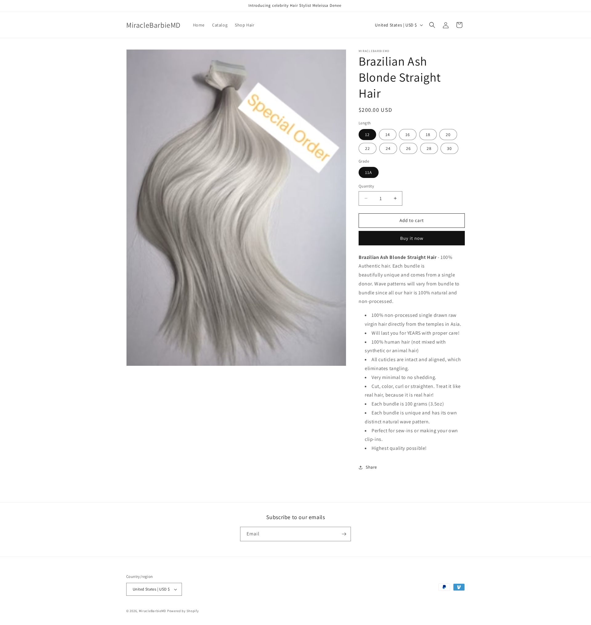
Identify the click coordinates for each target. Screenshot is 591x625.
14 (387, 134)
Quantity (366, 186)
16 (407, 134)
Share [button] (371, 467)
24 (388, 148)
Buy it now (412, 238)
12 (367, 134)
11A (368, 172)
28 (429, 148)
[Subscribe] (344, 534)
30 (449, 148)
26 (408, 148)
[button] (432, 25)
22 (367, 148)
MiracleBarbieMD (153, 611)
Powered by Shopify (183, 611)
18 (428, 134)
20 (448, 134)
